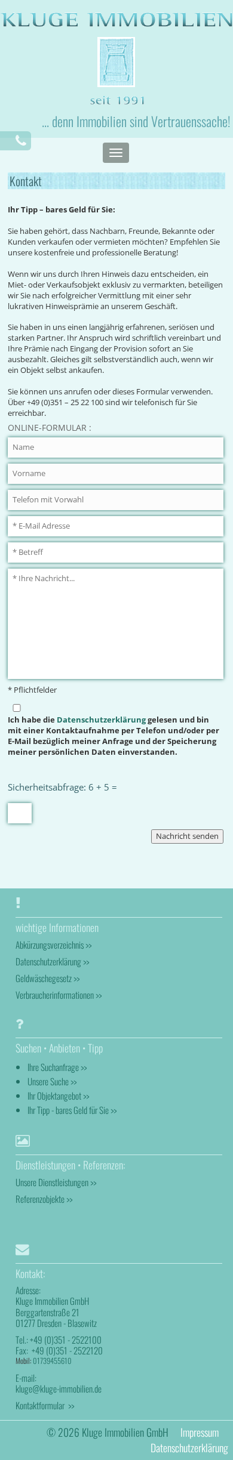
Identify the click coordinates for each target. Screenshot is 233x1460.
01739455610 (52, 1360)
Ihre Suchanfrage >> (57, 1066)
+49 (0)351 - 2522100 (66, 1339)
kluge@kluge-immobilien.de (59, 1388)
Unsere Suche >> (51, 1081)
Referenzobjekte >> (44, 1198)
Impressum (199, 1432)
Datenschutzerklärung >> (52, 961)
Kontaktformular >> (45, 1405)
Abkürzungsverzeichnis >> (53, 944)
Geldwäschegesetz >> (47, 977)
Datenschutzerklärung (101, 720)
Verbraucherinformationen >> (59, 994)
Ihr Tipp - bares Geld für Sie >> (71, 1109)
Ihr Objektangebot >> (58, 1095)
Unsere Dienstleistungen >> (56, 1182)
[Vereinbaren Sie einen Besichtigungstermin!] (21, 140)
